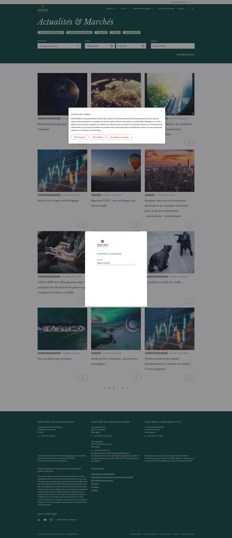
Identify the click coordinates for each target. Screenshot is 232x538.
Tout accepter (79, 137)
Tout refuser (98, 137)
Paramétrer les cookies (119, 137)
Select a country (103, 263)
